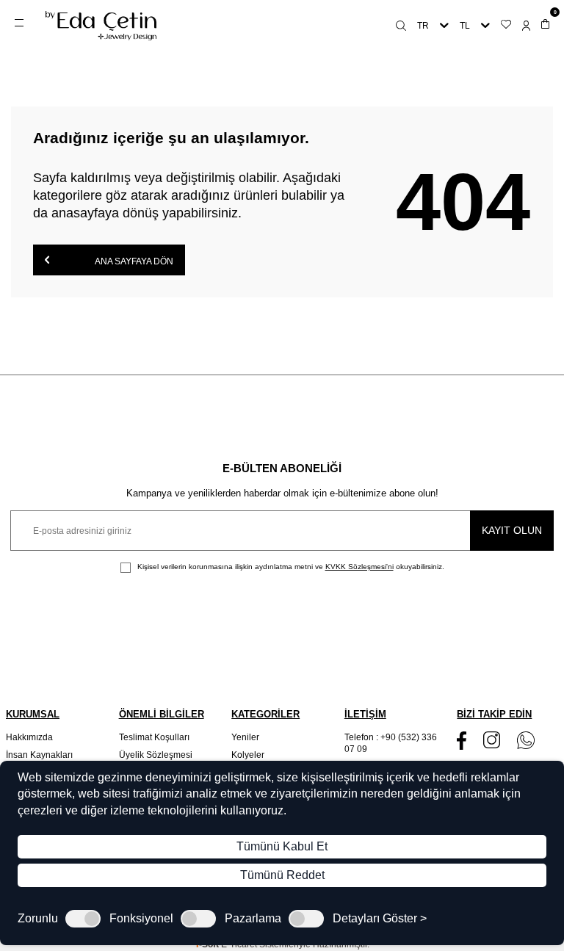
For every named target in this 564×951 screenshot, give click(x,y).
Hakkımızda (29, 737)
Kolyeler (247, 755)
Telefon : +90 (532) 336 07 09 (390, 743)
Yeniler (245, 737)
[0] (545, 25)
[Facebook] (461, 740)
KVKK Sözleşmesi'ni (359, 567)
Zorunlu (38, 919)
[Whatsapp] (526, 740)
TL (465, 26)
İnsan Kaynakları (39, 755)
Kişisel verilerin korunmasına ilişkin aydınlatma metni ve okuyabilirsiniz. (289, 567)
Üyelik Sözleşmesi (155, 755)
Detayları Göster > (380, 919)
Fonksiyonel (141, 919)
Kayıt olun (512, 530)
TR (423, 26)
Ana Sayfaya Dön (133, 261)
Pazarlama (253, 919)
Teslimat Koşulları (154, 737)
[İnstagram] (491, 739)
